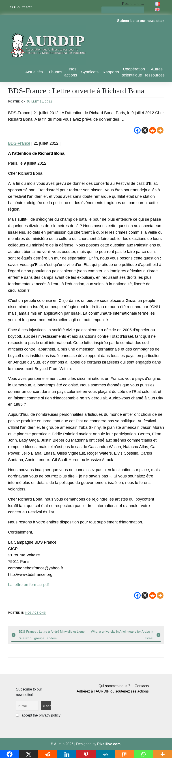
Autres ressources (155, 72)
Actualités (34, 72)
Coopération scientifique (133, 72)
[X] (145, 130)
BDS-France (19, 143)
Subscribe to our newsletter (140, 21)
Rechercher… (133, 4)
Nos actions (70, 72)
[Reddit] (152, 130)
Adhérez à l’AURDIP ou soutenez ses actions (113, 691)
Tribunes (54, 72)
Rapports (111, 72)
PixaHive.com (108, 744)
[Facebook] (137, 130)
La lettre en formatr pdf (28, 584)
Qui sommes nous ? (114, 686)
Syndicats (90, 72)
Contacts (142, 686)
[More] (160, 130)
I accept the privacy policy (39, 715)
